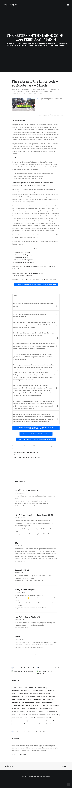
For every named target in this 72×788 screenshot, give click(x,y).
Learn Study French (46, 44)
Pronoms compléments (30, 709)
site (16, 543)
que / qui (41, 712)
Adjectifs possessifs (38, 690)
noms (35, 705)
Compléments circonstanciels (40, 693)
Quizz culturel (51, 712)
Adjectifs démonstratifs (20, 690)
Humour (50, 699)
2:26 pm (23, 592)
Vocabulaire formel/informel (37, 724)
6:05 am (23, 639)
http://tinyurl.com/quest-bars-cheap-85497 (34, 515)
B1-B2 (36, 44)
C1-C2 (55, 44)
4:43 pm (23, 619)
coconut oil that (22, 570)
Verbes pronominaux (19, 721)
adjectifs (42, 687)
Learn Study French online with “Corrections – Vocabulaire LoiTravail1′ (34, 280)
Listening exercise (18, 705)
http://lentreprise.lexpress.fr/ (23, 252)
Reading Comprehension (25, 44)
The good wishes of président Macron (26, 452)
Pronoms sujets (18, 712)
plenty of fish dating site (25, 590)
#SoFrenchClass (59, 45)
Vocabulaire (39, 464)
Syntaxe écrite (30, 718)
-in (25, 687)
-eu (20, 687)
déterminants (42, 696)
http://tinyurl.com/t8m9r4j (26, 490)
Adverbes (50, 690)
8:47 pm (23, 517)
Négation (44, 705)
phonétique (54, 705)
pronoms (16, 709)
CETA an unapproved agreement (24, 455)
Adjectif (32, 687)
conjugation (30, 696)
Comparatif (23, 693)
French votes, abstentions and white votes (27, 457)
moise (17, 636)
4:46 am (23, 493)
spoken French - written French (39, 715)
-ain (14, 687)
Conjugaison (17, 696)
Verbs (51, 721)
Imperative (16, 702)
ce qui (14, 693)
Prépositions (31, 712)
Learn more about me (19, 754)
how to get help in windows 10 (27, 617)
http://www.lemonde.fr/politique (23, 260)
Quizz (36, 248)
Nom (28, 705)
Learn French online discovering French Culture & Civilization (37, 44)
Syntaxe (31, 464)
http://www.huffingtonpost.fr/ (23, 255)
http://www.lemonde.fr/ (21, 257)
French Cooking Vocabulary (21, 699)
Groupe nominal (39, 699)
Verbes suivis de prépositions (37, 721)
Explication (53, 696)
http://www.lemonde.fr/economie (24, 262)
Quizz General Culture (19, 715)
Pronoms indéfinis (45, 709)
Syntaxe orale (17, 718)
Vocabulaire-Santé (18, 724)
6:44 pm (23, 545)
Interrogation (47, 702)
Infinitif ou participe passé (31, 702)
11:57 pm (23, 573)
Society (45, 45)
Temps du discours (44, 718)
